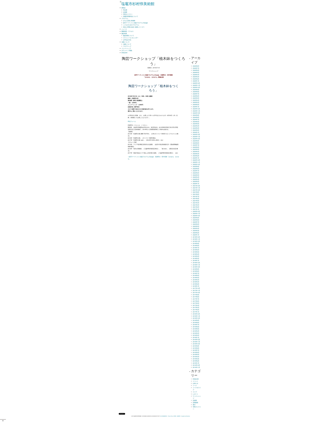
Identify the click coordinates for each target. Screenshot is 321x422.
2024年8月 (196, 117)
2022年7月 (196, 171)
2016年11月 (196, 316)
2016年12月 (196, 314)
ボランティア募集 (126, 50)
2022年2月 (196, 181)
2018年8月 (196, 271)
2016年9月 (196, 320)
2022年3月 (196, 179)
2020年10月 (196, 216)
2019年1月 (196, 260)
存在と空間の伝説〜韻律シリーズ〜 (134, 27)
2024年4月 (196, 126)
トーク (195, 385)
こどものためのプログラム (131, 25)
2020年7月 (196, 222)
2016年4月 (196, 331)
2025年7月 (196, 94)
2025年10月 (196, 87)
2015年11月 (196, 342)
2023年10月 (196, 139)
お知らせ (195, 383)
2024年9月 (196, 115)
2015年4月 (196, 357)
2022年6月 (196, 173)
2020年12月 (196, 211)
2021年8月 (196, 194)
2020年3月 (196, 230)
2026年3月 (196, 77)
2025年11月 (196, 85)
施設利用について (128, 35)
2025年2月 (196, 104)
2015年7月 (196, 350)
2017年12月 (196, 288)
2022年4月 (196, 177)
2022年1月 (196, 183)
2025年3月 (196, 102)
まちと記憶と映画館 (129, 21)
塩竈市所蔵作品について (130, 16)
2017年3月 (196, 307)
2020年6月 (196, 224)
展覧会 (123, 8)
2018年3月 (196, 282)
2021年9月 (196, 192)
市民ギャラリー (127, 14)
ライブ (195, 392)
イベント (195, 381)
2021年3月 (196, 205)
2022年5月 (196, 175)
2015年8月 (196, 348)
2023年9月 (196, 141)
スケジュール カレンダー (130, 38)
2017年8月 (196, 297)
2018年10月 (196, 267)
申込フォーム (132, 121)
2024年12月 (196, 109)
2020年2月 (196, 233)
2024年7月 (196, 119)
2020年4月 (196, 228)
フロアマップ (127, 46)
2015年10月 (196, 344)
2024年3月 (196, 128)
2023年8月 (196, 143)
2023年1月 (196, 158)
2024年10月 (196, 113)
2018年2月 (196, 284)
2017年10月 (196, 292)
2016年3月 (196, 333)
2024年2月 (196, 130)
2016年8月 (196, 322)
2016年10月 (196, 318)
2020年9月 (196, 218)
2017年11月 (196, 290)
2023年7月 (196, 145)
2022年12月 (196, 160)
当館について (125, 42)
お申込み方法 (127, 40)
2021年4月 (196, 203)
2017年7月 (196, 299)
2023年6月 (196, 147)
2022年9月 (196, 166)
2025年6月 (196, 96)
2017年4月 (196, 305)
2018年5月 (196, 277)
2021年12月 (196, 186)
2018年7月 (196, 273)
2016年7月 (196, 324)
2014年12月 (196, 365)
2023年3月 (196, 154)
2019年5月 (196, 252)
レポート (195, 394)
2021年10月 (196, 190)
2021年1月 (196, 209)
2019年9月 (196, 243)
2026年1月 (196, 81)
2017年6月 (196, 301)
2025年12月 (196, 83)
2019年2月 (196, 258)
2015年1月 (196, 363)
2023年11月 (196, 136)
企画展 (125, 12)
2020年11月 (196, 213)
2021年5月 (196, 201)
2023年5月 (196, 149)
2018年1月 (196, 286)
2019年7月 (196, 248)
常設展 (125, 10)
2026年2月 (196, 79)
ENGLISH (124, 53)
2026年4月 (196, 75)
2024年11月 (196, 111)
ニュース (124, 29)
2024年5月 (196, 124)
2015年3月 (196, 359)
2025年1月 (196, 107)
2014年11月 (196, 367)
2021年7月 (196, 196)
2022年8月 (196, 169)
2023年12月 (196, 134)
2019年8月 (196, 245)
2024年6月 (196, 122)
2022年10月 (196, 164)
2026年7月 (196, 68)
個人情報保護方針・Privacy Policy (166, 416)
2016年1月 (196, 337)
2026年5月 (196, 72)
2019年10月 (196, 241)
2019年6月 (196, 250)
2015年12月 (196, 339)
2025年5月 (196, 98)
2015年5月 (196, 354)
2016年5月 (196, 329)
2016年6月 (196, 327)
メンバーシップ (126, 48)
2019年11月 (196, 239)
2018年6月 (196, 275)
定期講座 (195, 402)
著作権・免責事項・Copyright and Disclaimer (182, 416)
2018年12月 (196, 263)
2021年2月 (196, 207)
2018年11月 (196, 265)
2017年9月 (196, 295)
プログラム (124, 18)
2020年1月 (196, 235)
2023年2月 (196, 156)
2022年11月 (196, 162)
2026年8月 (196, 66)
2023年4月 (196, 151)
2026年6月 (196, 70)
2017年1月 (196, 312)
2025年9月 (196, 89)
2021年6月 (196, 198)
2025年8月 (196, 92)
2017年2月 (196, 310)
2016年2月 (196, 335)
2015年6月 (196, 352)
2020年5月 (196, 226)
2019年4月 (196, 254)
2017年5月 (196, 303)
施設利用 (124, 33)
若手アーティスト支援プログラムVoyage (135, 23)
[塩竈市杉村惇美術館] (137, 2)
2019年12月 (196, 237)
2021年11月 (196, 188)
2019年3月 (196, 256)
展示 (194, 405)
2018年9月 (196, 269)
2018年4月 (196, 280)
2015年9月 (196, 346)
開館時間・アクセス (127, 31)
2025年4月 (196, 100)
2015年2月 (196, 361)
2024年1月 (196, 132)
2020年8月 (196, 220)
